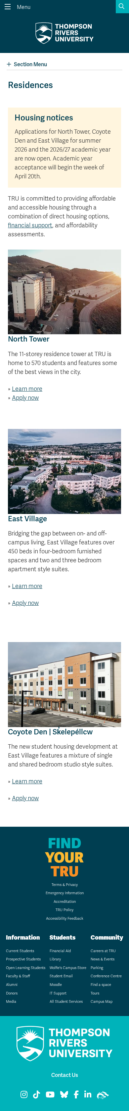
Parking (97, 968)
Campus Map (101, 1001)
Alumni (12, 985)
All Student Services (66, 1001)
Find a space (101, 985)
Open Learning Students (25, 968)
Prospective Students (23, 959)
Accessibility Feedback (64, 918)
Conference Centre (106, 976)
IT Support (58, 993)
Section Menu (30, 64)
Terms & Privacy (65, 885)
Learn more (27, 389)
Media (11, 1001)
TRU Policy (64, 910)
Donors (12, 993)
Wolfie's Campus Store (68, 968)
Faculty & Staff (18, 976)
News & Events (102, 959)
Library (55, 959)
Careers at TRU (103, 951)
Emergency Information (65, 893)
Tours (95, 993)
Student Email (61, 976)
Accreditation (65, 902)
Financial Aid (60, 951)
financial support (30, 225)
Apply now (25, 397)
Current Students (20, 951)
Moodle (56, 985)
